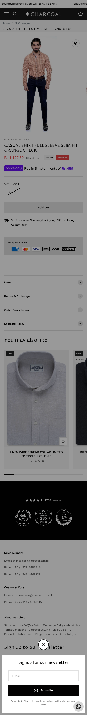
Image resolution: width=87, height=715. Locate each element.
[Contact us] (78, 706)
